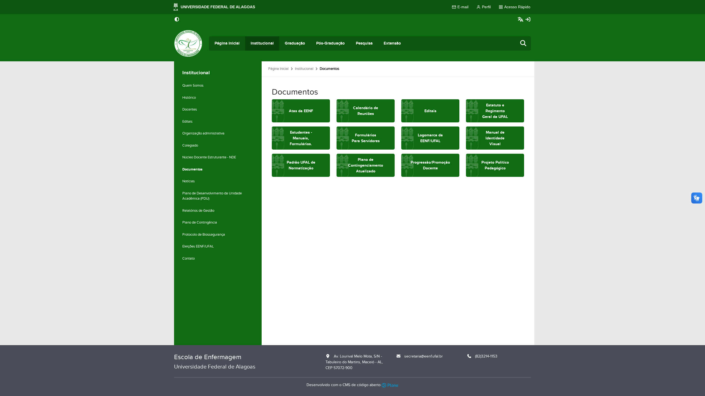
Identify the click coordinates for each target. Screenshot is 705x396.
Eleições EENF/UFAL (198, 246)
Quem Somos (193, 85)
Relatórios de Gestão (198, 210)
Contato (188, 258)
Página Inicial (227, 43)
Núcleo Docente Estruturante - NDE (209, 157)
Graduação (295, 43)
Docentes (189, 109)
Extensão (392, 43)
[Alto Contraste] (177, 19)
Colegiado (190, 145)
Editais (187, 121)
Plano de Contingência (199, 222)
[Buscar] (523, 43)
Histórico (189, 97)
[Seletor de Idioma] (521, 20)
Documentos (192, 169)
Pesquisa (364, 43)
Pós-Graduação (330, 43)
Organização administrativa (203, 133)
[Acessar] (528, 20)
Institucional (262, 43)
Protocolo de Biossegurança (203, 234)
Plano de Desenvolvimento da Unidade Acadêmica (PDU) (212, 196)
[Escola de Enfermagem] (188, 43)
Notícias (188, 181)
